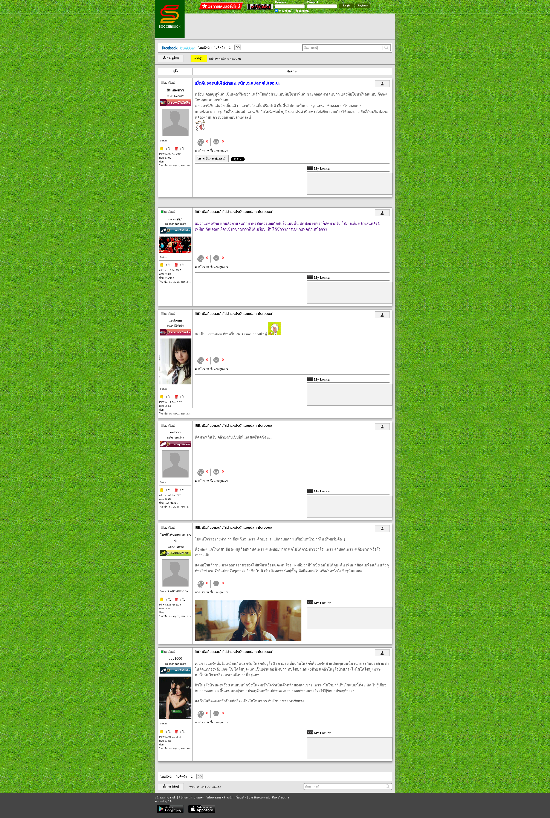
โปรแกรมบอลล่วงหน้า (219, 797)
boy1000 (175, 658)
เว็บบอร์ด (240, 797)
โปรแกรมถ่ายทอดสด (191, 797)
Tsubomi (175, 320)
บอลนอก (235, 59)
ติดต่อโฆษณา (280, 797)
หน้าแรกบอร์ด (217, 59)
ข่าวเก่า (171, 797)
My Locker (322, 168)
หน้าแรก (160, 797)
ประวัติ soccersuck (259, 797)
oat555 (175, 432)
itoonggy (175, 218)
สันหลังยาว (175, 90)
